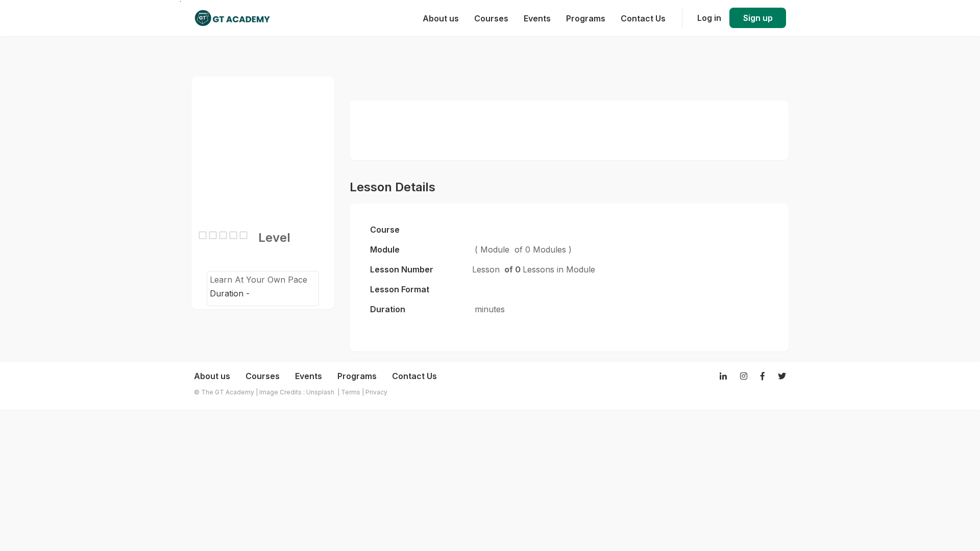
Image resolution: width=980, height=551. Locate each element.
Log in (709, 18)
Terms (350, 392)
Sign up (758, 18)
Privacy (376, 392)
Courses (263, 376)
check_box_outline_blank (203, 235)
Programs (357, 376)
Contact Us (414, 376)
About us (212, 376)
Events (308, 376)
